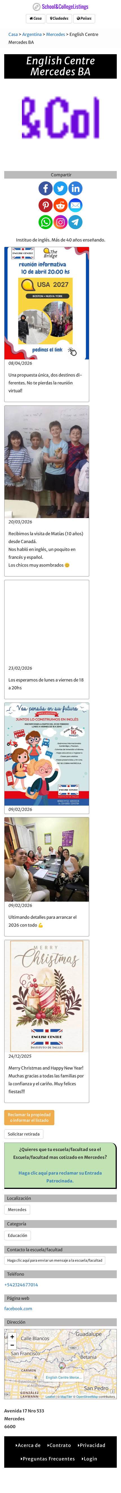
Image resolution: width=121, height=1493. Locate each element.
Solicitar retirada (24, 1134)
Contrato (60, 1445)
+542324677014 (21, 1284)
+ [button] (12, 1336)
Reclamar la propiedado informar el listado (29, 1117)
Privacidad (93, 1445)
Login (90, 1459)
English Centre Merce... (64, 1377)
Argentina (32, 34)
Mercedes (55, 34)
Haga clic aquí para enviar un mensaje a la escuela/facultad (54, 1260)
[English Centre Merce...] (62, 1365)
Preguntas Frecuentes (49, 1459)
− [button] (12, 1345)
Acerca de (29, 1445)
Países (85, 18)
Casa (37, 18)
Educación (17, 1235)
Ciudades (60, 18)
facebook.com (18, 1308)
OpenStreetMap (87, 1396)
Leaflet (50, 1396)
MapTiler (66, 1396)
